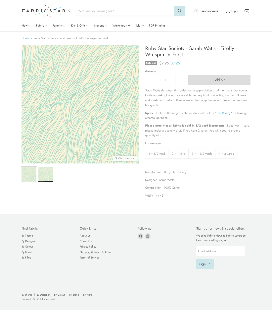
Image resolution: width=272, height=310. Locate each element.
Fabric (40, 25)
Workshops (120, 25)
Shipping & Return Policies (95, 252)
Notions (99, 25)
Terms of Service (89, 257)
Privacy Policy (88, 247)
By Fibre (26, 257)
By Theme (27, 236)
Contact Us (86, 241)
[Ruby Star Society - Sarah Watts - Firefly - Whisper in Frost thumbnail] (29, 175)
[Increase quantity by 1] (180, 80)
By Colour (27, 247)
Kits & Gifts (78, 25)
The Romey (223, 113)
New (25, 25)
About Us (85, 236)
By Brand (27, 252)
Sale (138, 25)
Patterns (58, 25)
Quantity (150, 71)
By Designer (29, 241)
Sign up (204, 263)
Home (25, 38)
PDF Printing (157, 25)
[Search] (179, 11)
